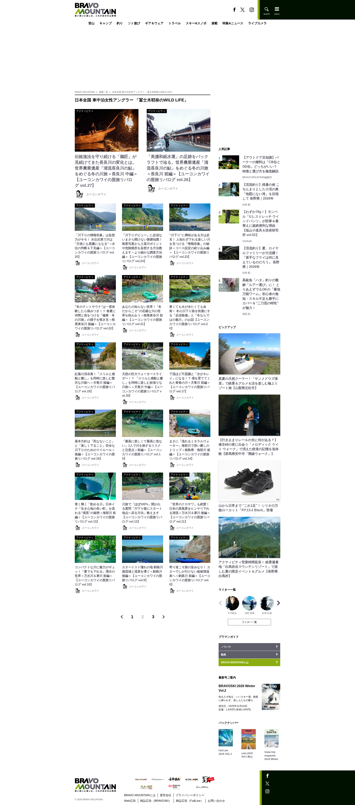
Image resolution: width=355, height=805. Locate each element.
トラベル (174, 23)
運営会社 (165, 795)
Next (278, 603)
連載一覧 (103, 92)
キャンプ (105, 23)
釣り (120, 23)
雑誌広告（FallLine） (189, 800)
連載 (214, 23)
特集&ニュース (232, 23)
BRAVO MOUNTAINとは (140, 795)
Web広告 (130, 800)
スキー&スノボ (196, 23)
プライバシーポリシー (190, 795)
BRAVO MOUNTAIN (85, 92)
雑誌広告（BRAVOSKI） (156, 800)
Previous (220, 603)
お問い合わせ (216, 800)
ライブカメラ (257, 23)
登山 (91, 23)
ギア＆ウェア (154, 23)
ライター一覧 (249, 622)
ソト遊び (134, 23)
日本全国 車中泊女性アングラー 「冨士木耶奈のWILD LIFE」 (143, 92)
